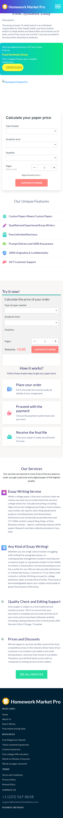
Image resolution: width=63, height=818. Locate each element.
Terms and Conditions (12, 775)
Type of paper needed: (16, 305)
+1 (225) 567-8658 (18, 796)
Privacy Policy (9, 779)
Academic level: (12, 316)
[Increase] (54, 167)
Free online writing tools (13, 728)
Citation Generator (11, 749)
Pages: (8, 341)
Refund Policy (8, 784)
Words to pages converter (14, 763)
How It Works (9, 724)
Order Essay (14, 67)
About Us (6, 719)
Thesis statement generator (15, 744)
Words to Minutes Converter (16, 759)
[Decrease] (34, 167)
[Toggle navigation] (58, 6)
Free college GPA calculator (15, 754)
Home (5, 714)
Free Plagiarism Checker (14, 740)
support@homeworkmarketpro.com (20, 801)
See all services (31, 674)
